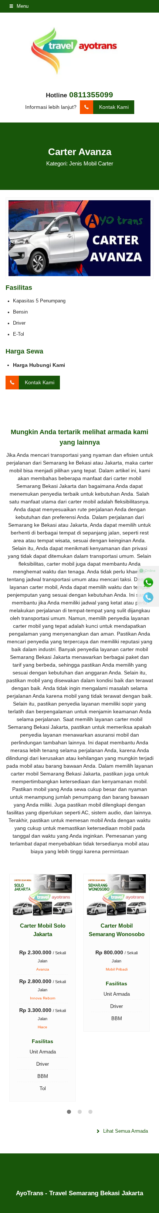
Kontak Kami (114, 107)
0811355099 (91, 94)
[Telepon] (148, 597)
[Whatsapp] (148, 582)
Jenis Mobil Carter (91, 163)
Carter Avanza (79, 151)
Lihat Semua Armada (125, 1131)
